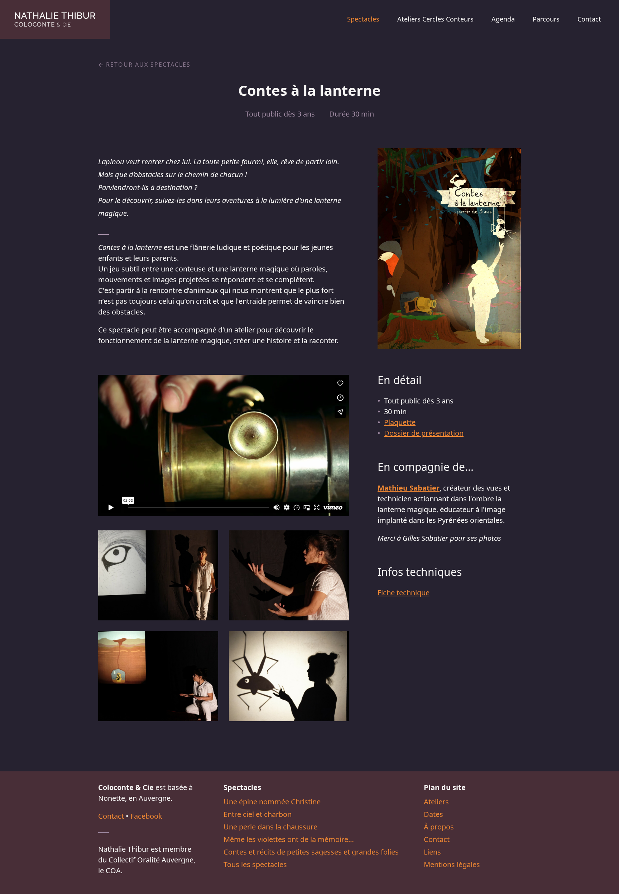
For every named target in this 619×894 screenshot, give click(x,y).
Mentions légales (452, 864)
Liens (432, 852)
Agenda (503, 19)
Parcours (546, 19)
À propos (439, 827)
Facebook (146, 816)
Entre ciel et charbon (258, 814)
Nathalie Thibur (55, 19)
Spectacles (363, 19)
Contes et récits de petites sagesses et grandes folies (311, 852)
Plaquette (400, 422)
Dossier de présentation (424, 433)
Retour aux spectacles (148, 64)
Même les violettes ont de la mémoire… (289, 839)
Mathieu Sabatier (409, 488)
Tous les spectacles (255, 864)
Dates (433, 814)
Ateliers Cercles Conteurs (435, 19)
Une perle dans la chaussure (270, 827)
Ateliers (436, 802)
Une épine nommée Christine (272, 802)
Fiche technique (404, 592)
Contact (589, 19)
